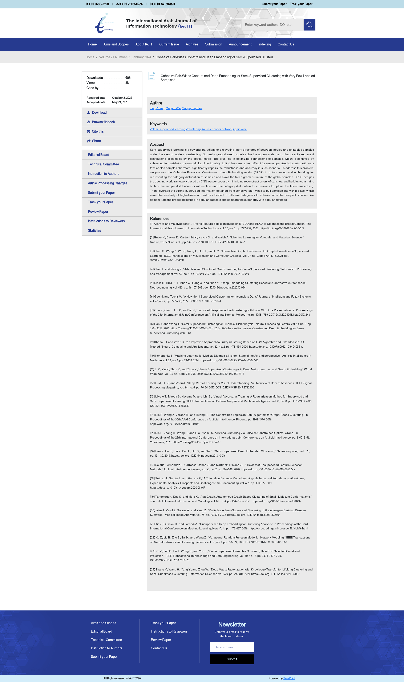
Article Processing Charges (107, 183)
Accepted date (95, 102)
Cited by (92, 88)
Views (90, 83)
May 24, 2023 (120, 102)
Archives (192, 44)
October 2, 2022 (122, 97)
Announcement (240, 44)
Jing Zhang (157, 108)
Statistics (94, 230)
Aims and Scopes (116, 44)
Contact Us (286, 44)
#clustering (193, 129)
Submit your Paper (274, 3)
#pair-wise (240, 129)
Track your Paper (301, 3)
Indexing (264, 44)
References (159, 218)
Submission (213, 44)
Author (156, 103)
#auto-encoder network (216, 129)
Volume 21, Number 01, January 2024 (125, 57)
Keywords (158, 124)
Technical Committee (103, 164)
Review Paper (98, 211)
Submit (232, 659)
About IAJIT (144, 44)
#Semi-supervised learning (167, 129)
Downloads (94, 78)
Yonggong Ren (192, 108)
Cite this (98, 131)
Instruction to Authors (103, 173)
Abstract (157, 144)
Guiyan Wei (173, 108)
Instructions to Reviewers (106, 221)
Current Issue (169, 44)
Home (92, 44)
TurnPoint (289, 678)
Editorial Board (98, 155)
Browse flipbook (103, 122)
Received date (95, 97)
